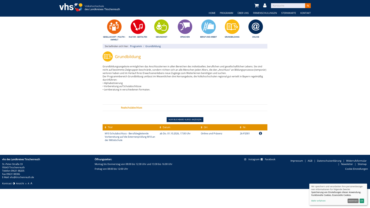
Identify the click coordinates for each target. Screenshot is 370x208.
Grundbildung (232, 37)
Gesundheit (161, 37)
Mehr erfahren (318, 200)
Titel (109, 127)
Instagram (254, 159)
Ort (205, 127)
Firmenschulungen (265, 13)
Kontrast (7, 183)
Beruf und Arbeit (208, 37)
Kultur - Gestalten (138, 37)
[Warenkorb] (257, 5)
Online (255, 37)
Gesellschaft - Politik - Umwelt (114, 38)
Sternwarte (288, 13)
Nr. (244, 127)
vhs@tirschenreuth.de (22, 177)
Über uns (243, 13)
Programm (226, 13)
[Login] (265, 5)
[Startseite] (89, 5)
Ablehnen (353, 200)
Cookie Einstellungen (356, 168)
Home (212, 13)
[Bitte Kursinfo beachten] (260, 133)
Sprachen (185, 37)
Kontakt (305, 13)
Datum (166, 127)
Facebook (270, 159)
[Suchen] (308, 5)
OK (361, 200)
